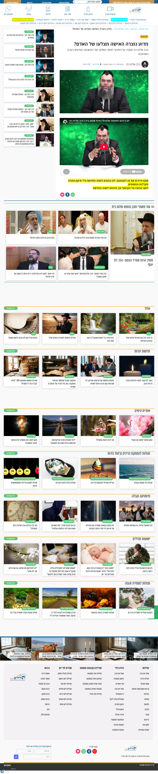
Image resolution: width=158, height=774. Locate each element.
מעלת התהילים (143, 730)
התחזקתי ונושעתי (117, 719)
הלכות (147, 709)
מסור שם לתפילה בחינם (23, 19)
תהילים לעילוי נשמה (99, 19)
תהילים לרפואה (131, 23)
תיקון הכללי (120, 709)
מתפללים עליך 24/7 (117, 699)
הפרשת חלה (45, 714)
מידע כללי (119, 668)
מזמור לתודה (56, 19)
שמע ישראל (145, 683)
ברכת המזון (46, 694)
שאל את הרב (83, 19)
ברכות (47, 668)
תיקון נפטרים (119, 704)
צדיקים (146, 719)
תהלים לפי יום (65, 668)
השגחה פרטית (119, 724)
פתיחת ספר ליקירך (138, 19)
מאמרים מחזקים (118, 730)
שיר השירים (120, 683)
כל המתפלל (120, 694)
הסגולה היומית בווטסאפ (93, 689)
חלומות (146, 704)
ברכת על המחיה (44, 683)
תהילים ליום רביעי (46, 23)
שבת (147, 714)
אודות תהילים (46, 2)
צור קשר (29, 2)
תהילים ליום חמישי (28, 23)
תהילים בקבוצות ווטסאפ (91, 668)
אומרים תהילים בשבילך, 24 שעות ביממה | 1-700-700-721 (132, 2)
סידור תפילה (119, 714)
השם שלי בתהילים (119, 19)
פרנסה (47, 704)
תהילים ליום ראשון (98, 23)
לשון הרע (146, 724)
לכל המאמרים (11, 308)
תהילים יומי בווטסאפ (94, 673)
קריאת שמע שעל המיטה (140, 689)
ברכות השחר (45, 699)
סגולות (146, 699)
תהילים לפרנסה (115, 23)
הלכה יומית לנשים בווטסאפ (92, 683)
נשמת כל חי (70, 19)
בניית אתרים (13, 769)
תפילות (146, 668)
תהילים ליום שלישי (64, 23)
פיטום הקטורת (42, 19)
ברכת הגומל (45, 689)
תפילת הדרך (144, 678)
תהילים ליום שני (81, 23)
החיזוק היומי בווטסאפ (94, 678)
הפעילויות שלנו (64, 2)
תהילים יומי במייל (96, 694)
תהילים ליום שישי (66, 704)
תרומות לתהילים (12, 2)
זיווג (48, 709)
